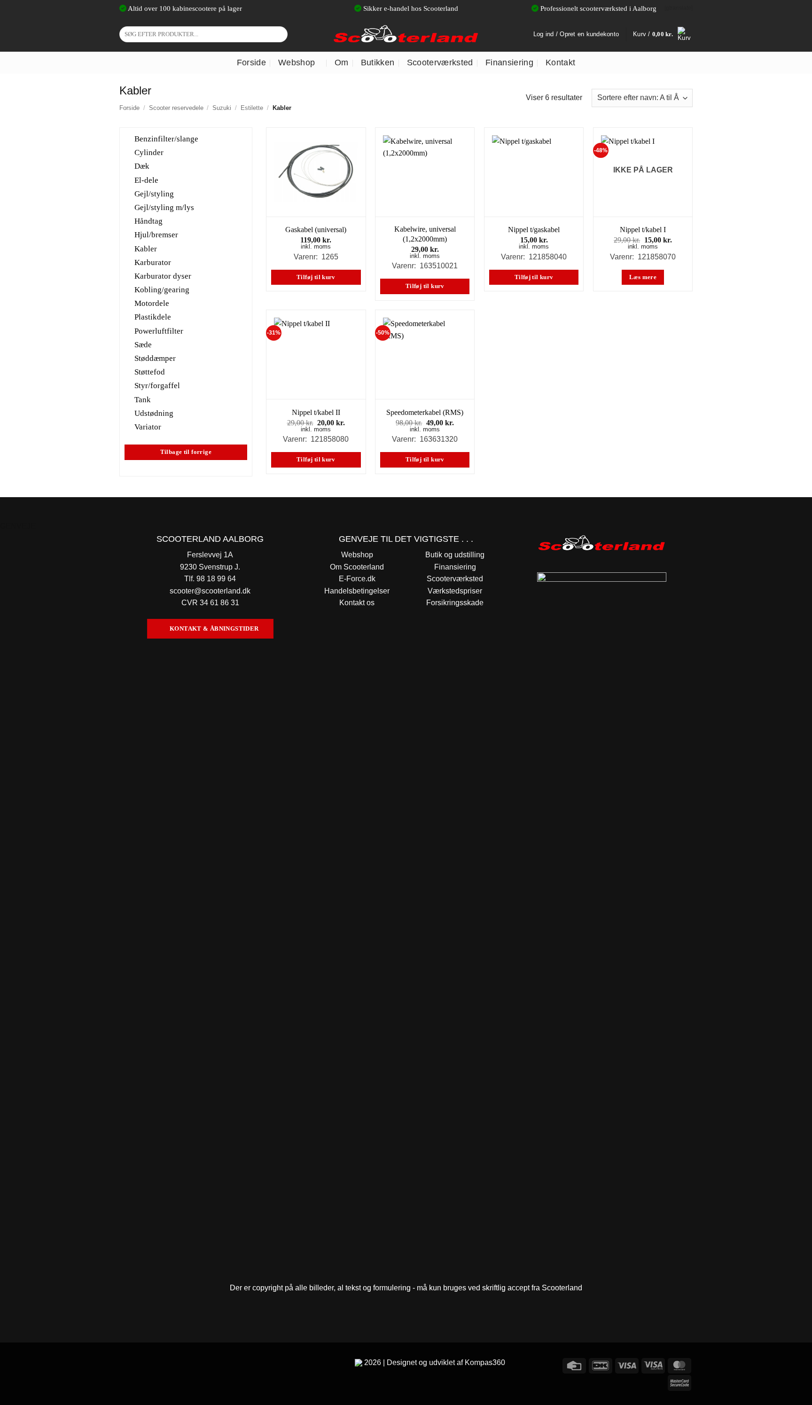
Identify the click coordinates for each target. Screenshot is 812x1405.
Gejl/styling (154, 193)
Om (342, 62)
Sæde (143, 344)
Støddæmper (155, 358)
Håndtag (148, 221)
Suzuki (221, 107)
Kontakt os (357, 603)
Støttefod (149, 371)
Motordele (151, 303)
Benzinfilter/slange (166, 138)
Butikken (378, 62)
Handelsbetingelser (357, 591)
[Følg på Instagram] (145, 1364)
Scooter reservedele (176, 107)
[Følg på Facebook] (128, 1364)
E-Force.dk (357, 579)
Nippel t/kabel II (316, 412)
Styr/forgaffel (157, 385)
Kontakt (560, 62)
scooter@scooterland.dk (210, 591)
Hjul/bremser (156, 234)
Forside (251, 62)
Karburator (152, 262)
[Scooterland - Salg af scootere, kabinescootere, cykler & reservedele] (406, 34)
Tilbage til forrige (185, 452)
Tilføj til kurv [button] (316, 277)
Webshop (296, 62)
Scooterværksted (440, 62)
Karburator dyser (162, 276)
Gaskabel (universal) (315, 230)
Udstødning (153, 412)
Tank (142, 399)
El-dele (146, 179)
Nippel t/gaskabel (534, 230)
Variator (147, 426)
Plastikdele (152, 316)
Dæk (141, 166)
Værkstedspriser (455, 591)
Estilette (252, 107)
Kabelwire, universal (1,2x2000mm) (425, 234)
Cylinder (149, 152)
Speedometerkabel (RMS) (424, 412)
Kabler (145, 248)
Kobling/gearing (161, 289)
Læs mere (642, 277)
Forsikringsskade (455, 603)
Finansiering (509, 62)
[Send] (279, 34)
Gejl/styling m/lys (164, 207)
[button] (663, 34)
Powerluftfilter (158, 330)
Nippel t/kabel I (643, 230)
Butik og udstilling (454, 555)
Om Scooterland (357, 567)
